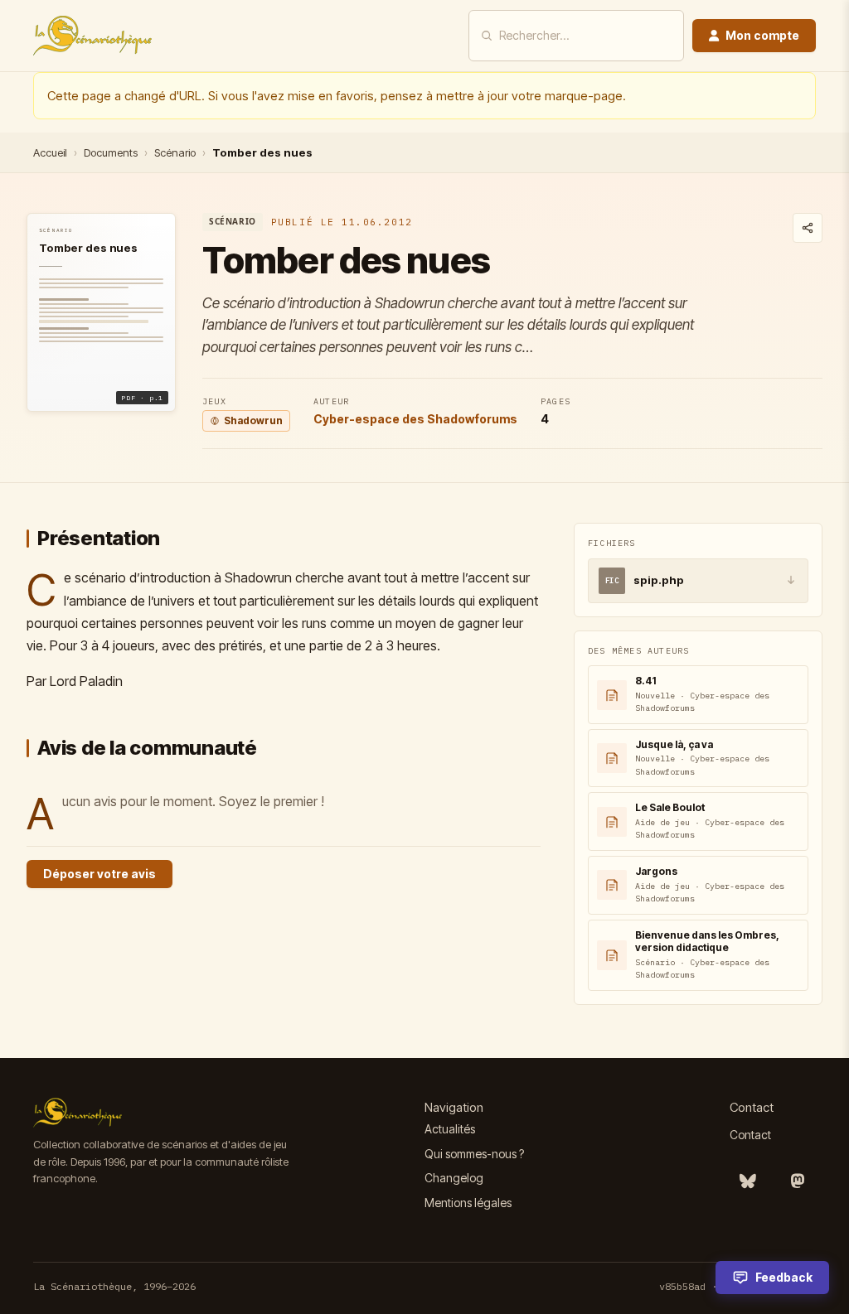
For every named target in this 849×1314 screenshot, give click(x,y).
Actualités (449, 1129)
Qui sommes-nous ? (474, 1154)
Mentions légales (468, 1203)
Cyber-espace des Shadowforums (415, 419)
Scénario (175, 152)
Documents (111, 152)
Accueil (50, 152)
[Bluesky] (748, 1181)
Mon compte (762, 35)
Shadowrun (253, 420)
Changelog (453, 1178)
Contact (750, 1135)
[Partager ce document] (807, 228)
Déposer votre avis (99, 874)
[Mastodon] (797, 1181)
